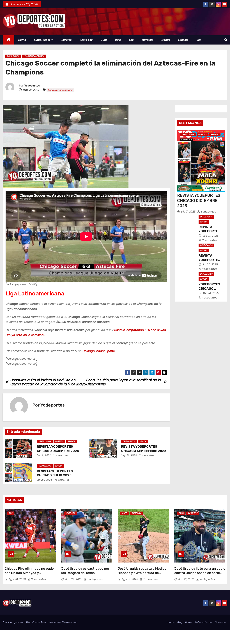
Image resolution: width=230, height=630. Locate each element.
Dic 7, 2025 (44, 455)
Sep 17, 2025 (129, 455)
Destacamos (13, 56)
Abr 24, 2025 (211, 293)
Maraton (147, 40)
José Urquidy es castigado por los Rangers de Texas (85, 571)
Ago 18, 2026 (187, 579)
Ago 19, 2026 (130, 579)
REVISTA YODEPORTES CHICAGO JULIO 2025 (55, 473)
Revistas (66, 40)
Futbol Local (42, 40)
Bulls (118, 40)
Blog (179, 622)
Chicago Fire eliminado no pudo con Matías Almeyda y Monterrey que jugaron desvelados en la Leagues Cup (29, 575)
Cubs (103, 40)
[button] (225, 40)
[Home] (8, 40)
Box (198, 40)
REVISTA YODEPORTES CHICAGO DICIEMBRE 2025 (58, 449)
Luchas (165, 40)
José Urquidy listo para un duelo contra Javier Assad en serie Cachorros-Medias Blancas (199, 573)
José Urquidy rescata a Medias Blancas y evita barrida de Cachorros (142, 573)
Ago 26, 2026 (18, 579)
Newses (53, 622)
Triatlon (183, 40)
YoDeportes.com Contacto (210, 622)
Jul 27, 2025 (44, 480)
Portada (59, 441)
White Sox (86, 40)
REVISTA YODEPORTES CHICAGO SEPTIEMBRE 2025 (143, 449)
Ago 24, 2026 (74, 579)
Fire (131, 40)
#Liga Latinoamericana (60, 90)
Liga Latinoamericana (34, 56)
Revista (71, 441)
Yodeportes (32, 85)
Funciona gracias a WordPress (21, 622)
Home (22, 40)
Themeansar (69, 622)
